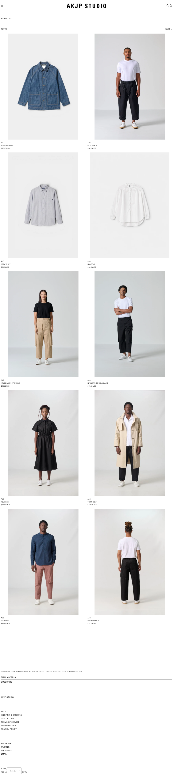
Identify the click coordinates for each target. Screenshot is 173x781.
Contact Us (7, 718)
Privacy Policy (9, 729)
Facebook (6, 743)
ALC (11, 18)
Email (4, 754)
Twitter (5, 747)
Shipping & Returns (11, 715)
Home (4, 18)
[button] (167, 5)
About (4, 711)
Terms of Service (10, 722)
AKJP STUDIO (7, 697)
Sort (167, 29)
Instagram (6, 750)
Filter (4, 29)
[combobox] (14, 770)
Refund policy (8, 725)
